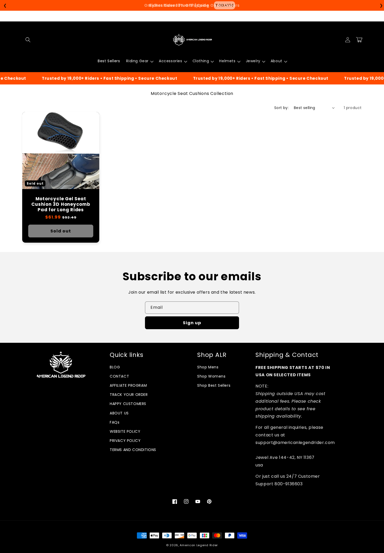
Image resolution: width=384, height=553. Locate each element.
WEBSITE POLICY (125, 431)
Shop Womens (211, 376)
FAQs (114, 422)
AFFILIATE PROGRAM (128, 385)
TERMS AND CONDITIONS (133, 449)
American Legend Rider (199, 545)
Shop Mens (207, 367)
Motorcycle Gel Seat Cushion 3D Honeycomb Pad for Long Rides (60, 204)
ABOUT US (119, 413)
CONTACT (119, 376)
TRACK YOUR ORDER (129, 394)
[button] (28, 39)
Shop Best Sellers (213, 385)
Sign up (192, 323)
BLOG (115, 367)
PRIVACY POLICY (125, 440)
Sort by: (281, 107)
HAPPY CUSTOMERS (128, 403)
